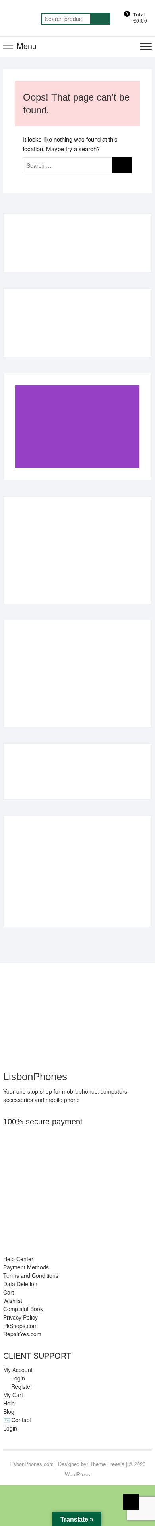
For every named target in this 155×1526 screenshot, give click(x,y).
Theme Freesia (107, 1464)
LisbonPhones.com (32, 1464)
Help (9, 1403)
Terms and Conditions (30, 1275)
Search (100, 19)
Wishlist (12, 1300)
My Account (18, 1370)
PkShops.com (20, 1326)
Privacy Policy (20, 1317)
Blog (8, 1411)
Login (10, 1428)
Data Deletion (20, 1284)
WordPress (77, 1474)
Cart (8, 1292)
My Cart (13, 1395)
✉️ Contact (17, 1420)
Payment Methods (26, 1267)
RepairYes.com (22, 1334)
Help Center (18, 1259)
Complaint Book (23, 1309)
